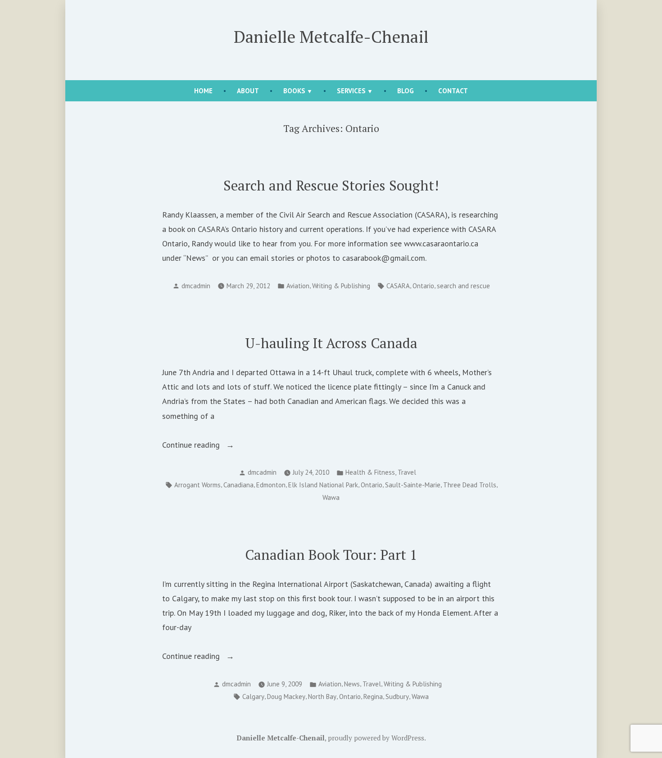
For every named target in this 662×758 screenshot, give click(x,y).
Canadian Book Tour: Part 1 (331, 554)
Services (351, 90)
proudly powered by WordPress (376, 737)
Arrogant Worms (197, 485)
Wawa (331, 497)
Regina (373, 696)
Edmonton (271, 485)
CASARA (398, 285)
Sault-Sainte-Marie (412, 485)
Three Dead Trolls (469, 485)
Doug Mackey (286, 696)
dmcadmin (195, 285)
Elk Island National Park (323, 485)
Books (294, 90)
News (352, 684)
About (248, 90)
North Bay (322, 696)
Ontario (423, 285)
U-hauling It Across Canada (331, 343)
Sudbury (397, 696)
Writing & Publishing (341, 285)
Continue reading (205, 445)
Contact (453, 90)
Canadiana (238, 485)
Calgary (253, 696)
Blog (405, 90)
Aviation (297, 285)
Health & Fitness (370, 472)
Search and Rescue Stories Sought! (331, 185)
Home (203, 90)
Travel (407, 472)
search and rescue (463, 285)
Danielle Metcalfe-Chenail (331, 36)
